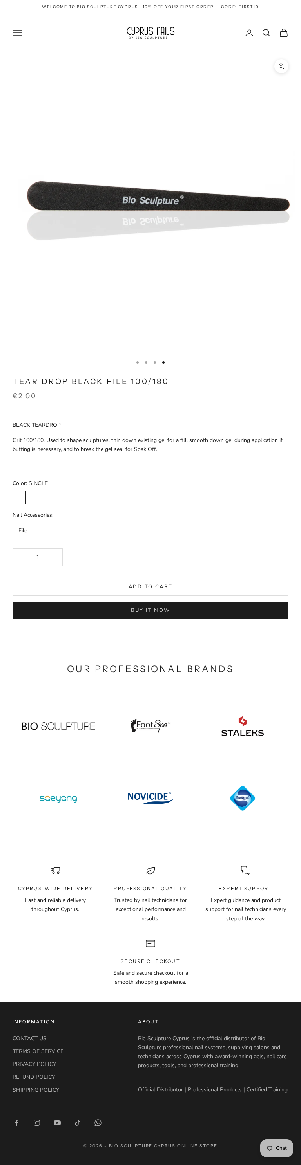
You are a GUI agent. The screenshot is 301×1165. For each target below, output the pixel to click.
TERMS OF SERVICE (38, 1051)
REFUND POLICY (34, 1077)
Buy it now (150, 610)
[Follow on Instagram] (37, 1123)
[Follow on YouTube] (57, 1123)
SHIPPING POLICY (36, 1090)
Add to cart (151, 586)
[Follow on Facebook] (16, 1123)
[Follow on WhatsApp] (98, 1123)
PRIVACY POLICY (34, 1064)
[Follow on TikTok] (78, 1123)
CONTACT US (30, 1038)
